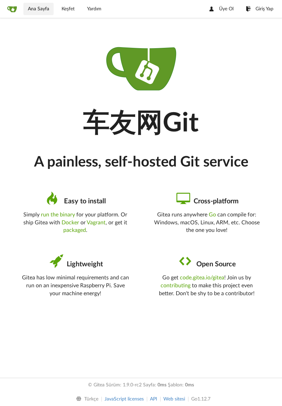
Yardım (94, 9)
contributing (176, 285)
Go (212, 214)
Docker (70, 222)
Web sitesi (174, 399)
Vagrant (96, 222)
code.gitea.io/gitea (202, 277)
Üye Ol (226, 9)
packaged (74, 230)
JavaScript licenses (124, 399)
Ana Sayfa (38, 9)
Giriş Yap (264, 9)
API (153, 399)
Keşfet (68, 9)
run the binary (58, 214)
